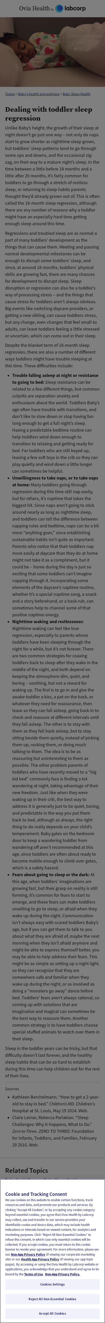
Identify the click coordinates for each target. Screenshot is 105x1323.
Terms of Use (33, 1274)
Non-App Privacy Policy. (62, 1274)
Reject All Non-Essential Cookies (52, 1299)
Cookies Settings (52, 1284)
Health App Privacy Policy (40, 1259)
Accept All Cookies (52, 1313)
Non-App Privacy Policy (28, 1254)
